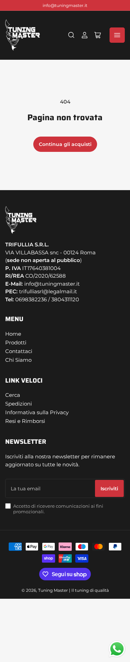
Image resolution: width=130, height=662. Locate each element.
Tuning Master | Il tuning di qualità (73, 590)
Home (13, 333)
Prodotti (15, 342)
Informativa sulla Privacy (37, 412)
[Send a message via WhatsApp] (117, 649)
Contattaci (18, 351)
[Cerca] (71, 35)
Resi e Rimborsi (25, 421)
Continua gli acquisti (65, 144)
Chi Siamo (18, 360)
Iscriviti (109, 488)
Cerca (12, 395)
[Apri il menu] (117, 35)
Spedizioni (18, 403)
